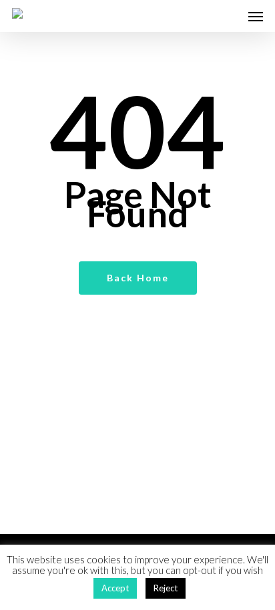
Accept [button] (115, 588)
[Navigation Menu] (255, 16)
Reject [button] (166, 588)
